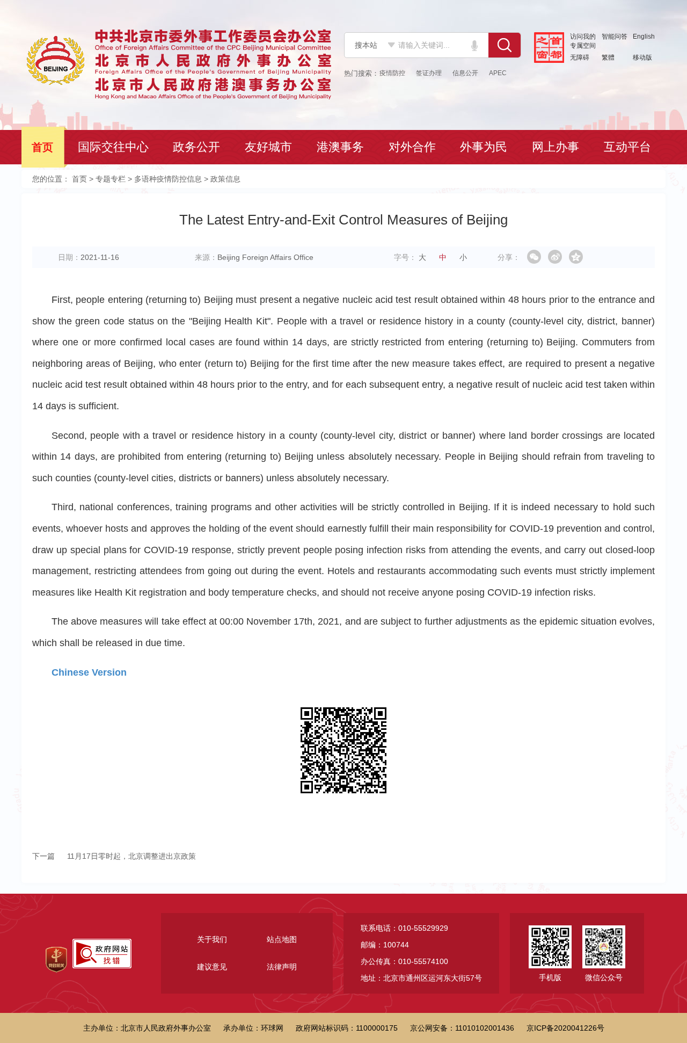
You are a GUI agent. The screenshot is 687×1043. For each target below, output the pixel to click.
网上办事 (556, 147)
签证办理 (429, 73)
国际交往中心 (114, 147)
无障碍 (579, 57)
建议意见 (212, 966)
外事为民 (484, 147)
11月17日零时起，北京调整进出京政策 (114, 856)
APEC (498, 73)
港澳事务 (341, 147)
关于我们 (212, 939)
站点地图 (282, 939)
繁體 (608, 57)
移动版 (642, 57)
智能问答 (614, 36)
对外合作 (413, 147)
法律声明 (282, 966)
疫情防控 (392, 73)
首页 (43, 147)
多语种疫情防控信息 (168, 179)
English (644, 36)
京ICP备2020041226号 (565, 1028)
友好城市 (269, 147)
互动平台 (628, 147)
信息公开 (465, 73)
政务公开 (197, 147)
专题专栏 (111, 179)
